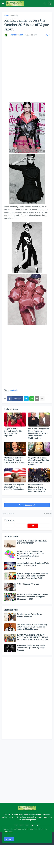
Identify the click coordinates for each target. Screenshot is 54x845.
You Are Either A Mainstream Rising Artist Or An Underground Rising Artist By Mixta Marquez (32, 626)
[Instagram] (44, 526)
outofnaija (14, 15)
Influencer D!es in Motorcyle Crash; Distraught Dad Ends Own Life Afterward (37, 488)
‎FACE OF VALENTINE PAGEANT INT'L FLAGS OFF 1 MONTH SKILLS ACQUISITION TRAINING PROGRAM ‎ (33, 637)
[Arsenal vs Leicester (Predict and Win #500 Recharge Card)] (10, 566)
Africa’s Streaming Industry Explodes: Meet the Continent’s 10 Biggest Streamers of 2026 (33, 596)
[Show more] (42, 398)
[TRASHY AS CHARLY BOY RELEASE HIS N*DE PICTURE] (10, 544)
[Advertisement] (27, 71)
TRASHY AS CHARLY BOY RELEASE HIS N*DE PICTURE (32, 542)
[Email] (37, 398)
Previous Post (8, 513)
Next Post (47, 513)
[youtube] (33, 526)
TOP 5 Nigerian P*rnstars (28, 584)
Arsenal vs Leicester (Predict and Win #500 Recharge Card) (33, 564)
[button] (3, 3)
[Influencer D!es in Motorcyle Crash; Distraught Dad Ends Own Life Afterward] (39, 475)
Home (6, 15)
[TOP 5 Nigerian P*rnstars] (10, 587)
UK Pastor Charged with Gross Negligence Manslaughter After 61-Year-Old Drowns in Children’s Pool (38, 433)
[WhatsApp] (31, 398)
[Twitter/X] (21, 526)
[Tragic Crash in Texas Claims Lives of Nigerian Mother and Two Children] (39, 449)
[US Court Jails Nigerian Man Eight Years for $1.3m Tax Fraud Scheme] (15, 475)
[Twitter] (26, 398)
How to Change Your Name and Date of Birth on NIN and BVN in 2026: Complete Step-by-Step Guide (32, 575)
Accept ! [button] (9, 839)
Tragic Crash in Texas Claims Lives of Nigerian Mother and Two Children (38, 461)
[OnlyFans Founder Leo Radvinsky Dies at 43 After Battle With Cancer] (15, 449)
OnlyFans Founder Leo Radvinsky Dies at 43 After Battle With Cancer (14, 460)
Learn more (8, 832)
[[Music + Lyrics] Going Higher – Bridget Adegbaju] (10, 617)
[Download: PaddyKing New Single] (10, 648)
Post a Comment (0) (27, 505)
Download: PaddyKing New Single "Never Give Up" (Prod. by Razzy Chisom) (31, 647)
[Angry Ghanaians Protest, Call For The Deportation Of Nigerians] (15, 420)
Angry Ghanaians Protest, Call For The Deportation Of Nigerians (13, 432)
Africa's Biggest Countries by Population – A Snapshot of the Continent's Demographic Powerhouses (30, 554)
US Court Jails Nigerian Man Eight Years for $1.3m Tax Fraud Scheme (14, 486)
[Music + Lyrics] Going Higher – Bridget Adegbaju (30, 615)
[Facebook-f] (9, 526)
